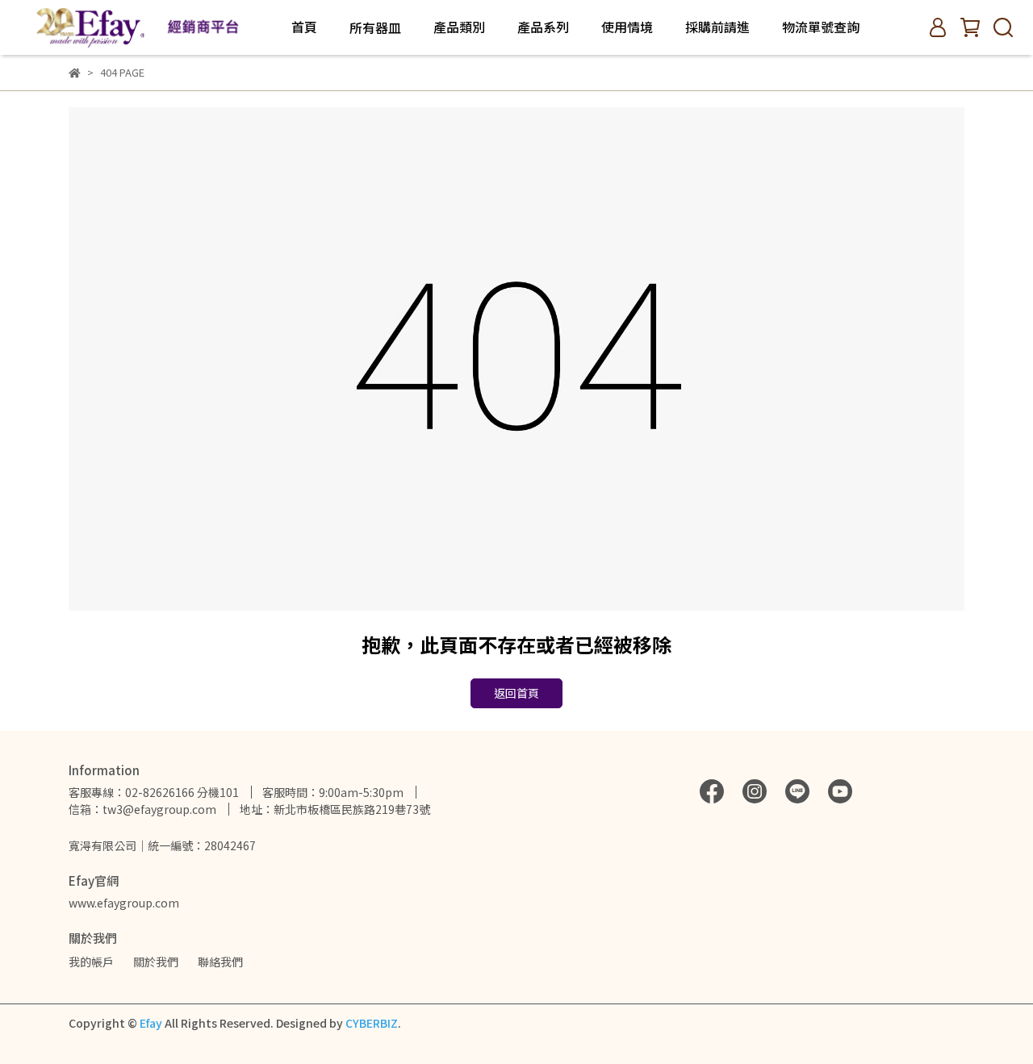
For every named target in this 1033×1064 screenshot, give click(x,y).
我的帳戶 (91, 961)
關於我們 (155, 961)
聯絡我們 (220, 961)
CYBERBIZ (371, 1023)
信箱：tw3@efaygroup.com (142, 809)
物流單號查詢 (820, 26)
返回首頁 (516, 693)
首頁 (304, 26)
